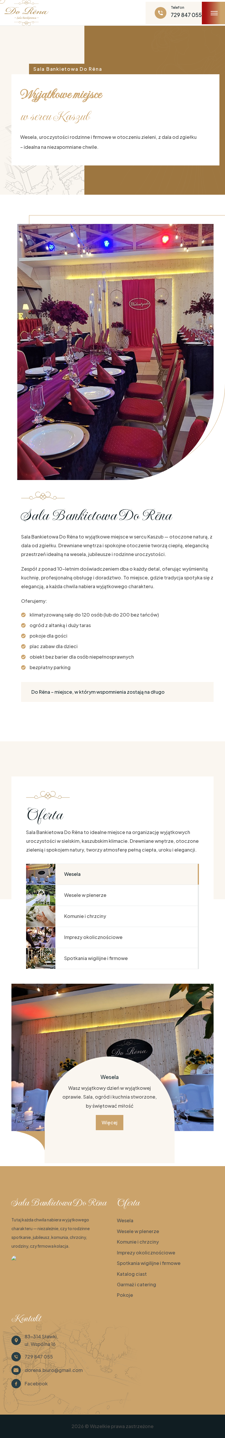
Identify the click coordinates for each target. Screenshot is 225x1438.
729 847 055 (186, 14)
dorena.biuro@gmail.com (54, 1370)
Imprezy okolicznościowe (146, 1252)
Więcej (109, 1122)
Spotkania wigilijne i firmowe (148, 1263)
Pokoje (125, 1295)
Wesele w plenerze (138, 1231)
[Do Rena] (23, 1260)
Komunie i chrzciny (138, 1242)
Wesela (125, 1220)
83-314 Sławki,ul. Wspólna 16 (41, 1340)
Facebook (36, 1383)
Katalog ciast (132, 1274)
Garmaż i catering (136, 1284)
